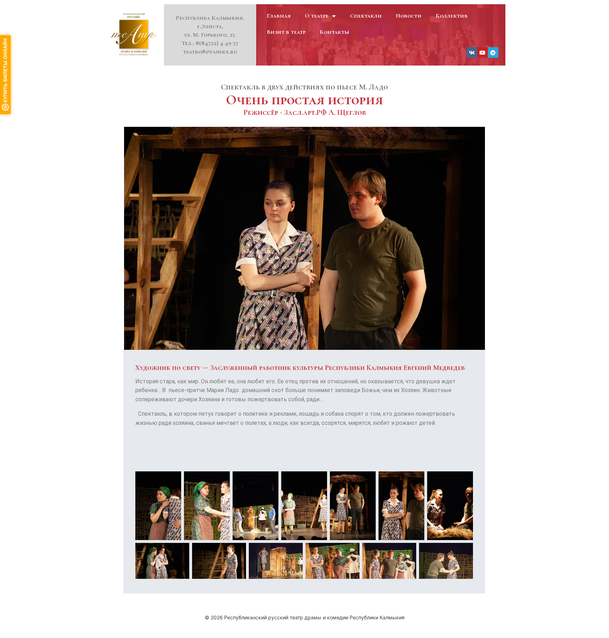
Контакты (334, 32)
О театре (316, 15)
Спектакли (366, 15)
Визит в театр (286, 32)
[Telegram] (493, 52)
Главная (279, 15)
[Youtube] (482, 52)
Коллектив (452, 15)
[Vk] (472, 52)
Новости (409, 15)
